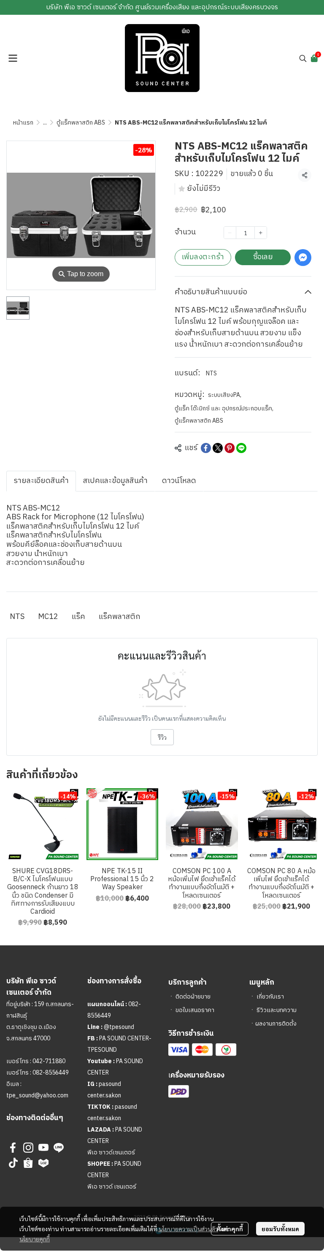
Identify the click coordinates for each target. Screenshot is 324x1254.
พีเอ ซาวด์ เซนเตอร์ (111, 1187)
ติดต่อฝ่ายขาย (193, 997)
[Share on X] (218, 448)
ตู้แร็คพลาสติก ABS (81, 123)
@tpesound (119, 1027)
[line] (58, 1147)
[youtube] (43, 1147)
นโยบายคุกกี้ (34, 1239)
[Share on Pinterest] (229, 448)
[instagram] (28, 1147)
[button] (303, 58)
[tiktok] (13, 1163)
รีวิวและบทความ (276, 1010)
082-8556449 (50, 1073)
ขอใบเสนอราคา (195, 1010)
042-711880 (48, 1061)
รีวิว (162, 737)
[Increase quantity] (261, 233)
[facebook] (13, 1147)
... (45, 123)
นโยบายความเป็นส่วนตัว (188, 1228)
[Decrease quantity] (230, 233)
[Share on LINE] (241, 448)
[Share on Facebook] (206, 448)
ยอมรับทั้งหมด (280, 1228)
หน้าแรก (23, 123)
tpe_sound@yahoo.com (37, 1095)
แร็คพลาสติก (119, 617)
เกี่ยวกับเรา (270, 997)
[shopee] (28, 1163)
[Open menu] (12, 58)
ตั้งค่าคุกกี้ (229, 1228)
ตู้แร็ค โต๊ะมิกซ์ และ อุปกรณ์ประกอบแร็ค (224, 408)
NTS (211, 373)
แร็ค (78, 617)
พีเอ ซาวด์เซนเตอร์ (111, 1152)
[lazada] (43, 1163)
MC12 (48, 617)
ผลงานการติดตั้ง (276, 1024)
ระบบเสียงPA (224, 395)
